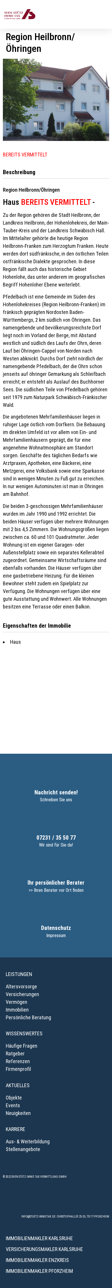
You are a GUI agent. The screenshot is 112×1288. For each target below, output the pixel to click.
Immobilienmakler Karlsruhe (39, 1238)
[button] (104, 14)
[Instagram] (40, 1198)
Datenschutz (56, 927)
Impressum (56, 935)
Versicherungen (22, 994)
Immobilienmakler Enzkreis (37, 1260)
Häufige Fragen (21, 1046)
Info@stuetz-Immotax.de (38, 1216)
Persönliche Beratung (28, 1017)
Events (13, 1105)
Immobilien (17, 1010)
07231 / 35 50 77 (56, 837)
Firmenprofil (18, 1069)
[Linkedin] (72, 1198)
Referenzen (18, 1061)
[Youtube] (87, 1198)
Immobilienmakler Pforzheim (39, 1271)
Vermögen (16, 1002)
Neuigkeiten (18, 1113)
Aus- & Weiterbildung (28, 1141)
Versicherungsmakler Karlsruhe (44, 1249)
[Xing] (56, 1198)
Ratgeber (15, 1054)
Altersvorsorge (21, 986)
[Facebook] (24, 1198)
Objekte (14, 1098)
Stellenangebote (23, 1149)
